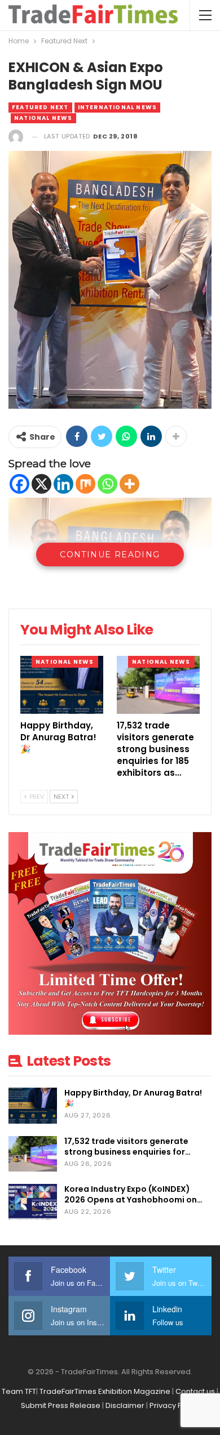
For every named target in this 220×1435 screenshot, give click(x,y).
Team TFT (19, 1391)
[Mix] (85, 484)
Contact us (195, 1391)
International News (117, 107)
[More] (129, 484)
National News (43, 118)
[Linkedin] (63, 484)
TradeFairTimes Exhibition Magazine (104, 1391)
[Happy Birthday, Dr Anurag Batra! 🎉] (61, 685)
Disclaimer (124, 1405)
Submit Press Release (60, 1405)
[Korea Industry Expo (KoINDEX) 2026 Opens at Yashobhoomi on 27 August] (32, 1202)
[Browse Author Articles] (15, 136)
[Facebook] (19, 484)
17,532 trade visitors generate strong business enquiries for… (127, 1146)
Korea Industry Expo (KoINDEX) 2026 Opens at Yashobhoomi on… (133, 1194)
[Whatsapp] (107, 484)
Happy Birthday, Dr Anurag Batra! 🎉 (133, 1098)
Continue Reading (110, 554)
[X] (41, 484)
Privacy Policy (174, 1405)
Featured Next (40, 107)
